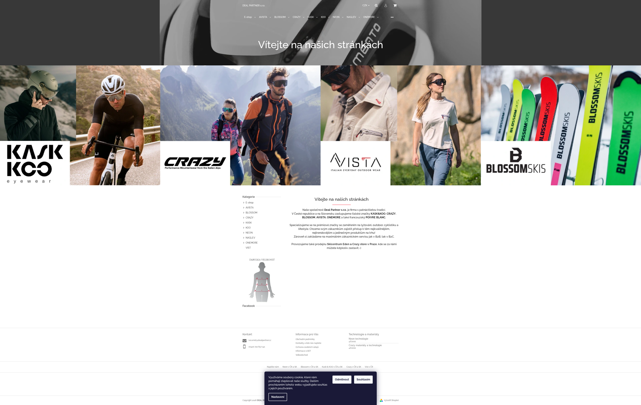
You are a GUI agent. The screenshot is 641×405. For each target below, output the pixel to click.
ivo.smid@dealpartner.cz (260, 340)
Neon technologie (358, 339)
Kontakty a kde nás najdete (308, 343)
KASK (249, 222)
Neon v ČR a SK (290, 367)
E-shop (250, 202)
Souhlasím (363, 379)
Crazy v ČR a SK (353, 367)
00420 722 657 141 (257, 347)
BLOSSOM (251, 212)
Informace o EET (303, 351)
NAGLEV (250, 237)
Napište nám (273, 367)
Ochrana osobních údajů (307, 347)
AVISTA (250, 207)
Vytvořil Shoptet (391, 400)
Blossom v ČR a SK (309, 367)
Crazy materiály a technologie (365, 345)
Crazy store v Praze (364, 244)
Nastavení (277, 396)
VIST (248, 247)
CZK (365, 5)
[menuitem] (249, 17)
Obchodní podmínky (305, 339)
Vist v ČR (369, 367)
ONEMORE (252, 242)
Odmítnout (342, 379)
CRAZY (249, 217)
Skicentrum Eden (338, 244)
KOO (248, 227)
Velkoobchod (302, 355)
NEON (249, 232)
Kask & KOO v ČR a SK (332, 367)
